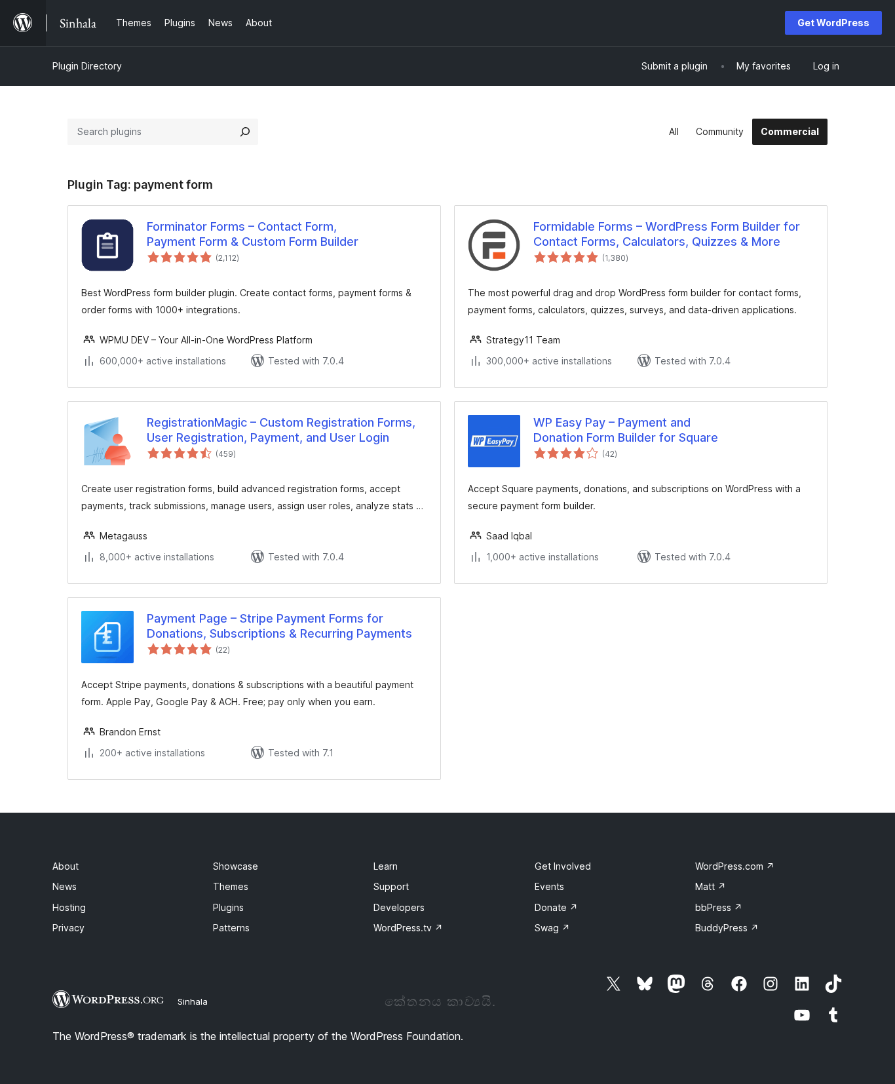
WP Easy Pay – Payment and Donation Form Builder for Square (625, 430)
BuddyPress (727, 927)
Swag (552, 927)
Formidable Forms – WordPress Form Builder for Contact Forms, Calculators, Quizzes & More (666, 234)
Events (549, 886)
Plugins (228, 907)
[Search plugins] (245, 132)
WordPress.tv (408, 927)
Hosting (69, 907)
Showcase (235, 866)
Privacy (68, 927)
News (64, 886)
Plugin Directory (87, 65)
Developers (399, 907)
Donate (556, 907)
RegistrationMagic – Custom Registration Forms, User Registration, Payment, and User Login (281, 430)
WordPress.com (734, 866)
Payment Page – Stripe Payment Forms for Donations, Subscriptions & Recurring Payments (279, 625)
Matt (710, 886)
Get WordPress (833, 22)
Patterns (231, 927)
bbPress (718, 907)
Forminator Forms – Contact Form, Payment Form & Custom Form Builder (252, 234)
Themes (230, 886)
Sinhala (193, 1001)
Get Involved (563, 866)
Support (391, 886)
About (65, 866)
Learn (385, 866)
